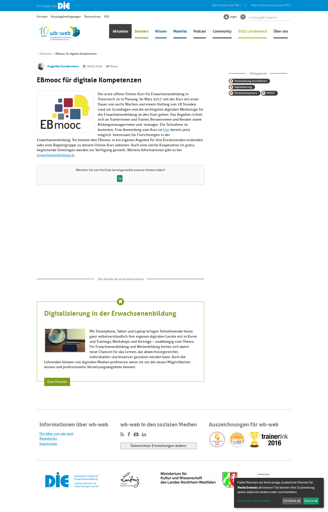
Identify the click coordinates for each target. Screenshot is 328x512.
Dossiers (141, 31)
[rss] (122, 434)
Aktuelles (120, 31)
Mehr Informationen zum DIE (270, 5)
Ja (119, 178)
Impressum (48, 444)
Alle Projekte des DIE (226, 5)
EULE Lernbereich (252, 31)
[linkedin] (144, 434)
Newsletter (48, 438)
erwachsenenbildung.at (55, 155)
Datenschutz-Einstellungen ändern (158, 446)
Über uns (281, 31)
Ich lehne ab (291, 501)
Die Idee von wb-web (56, 433)
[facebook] (128, 434)
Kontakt (42, 16)
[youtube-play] (136, 434)
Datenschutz (92, 16)
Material (180, 31)
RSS (106, 16)
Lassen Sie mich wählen (253, 501)
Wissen (161, 31)
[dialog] (279, 493)
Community (222, 31)
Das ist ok (311, 501)
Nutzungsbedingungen (66, 16)
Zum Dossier (57, 382)
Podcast (199, 31)
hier (166, 130)
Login (233, 16)
